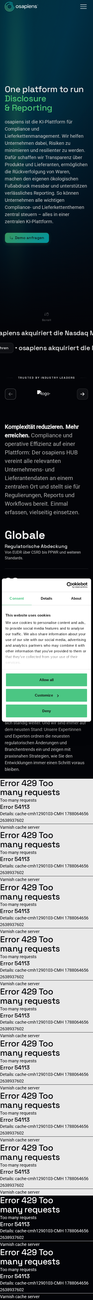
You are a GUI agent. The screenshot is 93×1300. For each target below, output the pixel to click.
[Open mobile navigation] (83, 6)
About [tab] (76, 598)
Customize (44, 695)
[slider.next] (82, 394)
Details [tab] (46, 598)
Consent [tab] (17, 598)
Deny (46, 711)
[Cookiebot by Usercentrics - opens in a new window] (67, 585)
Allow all (46, 680)
